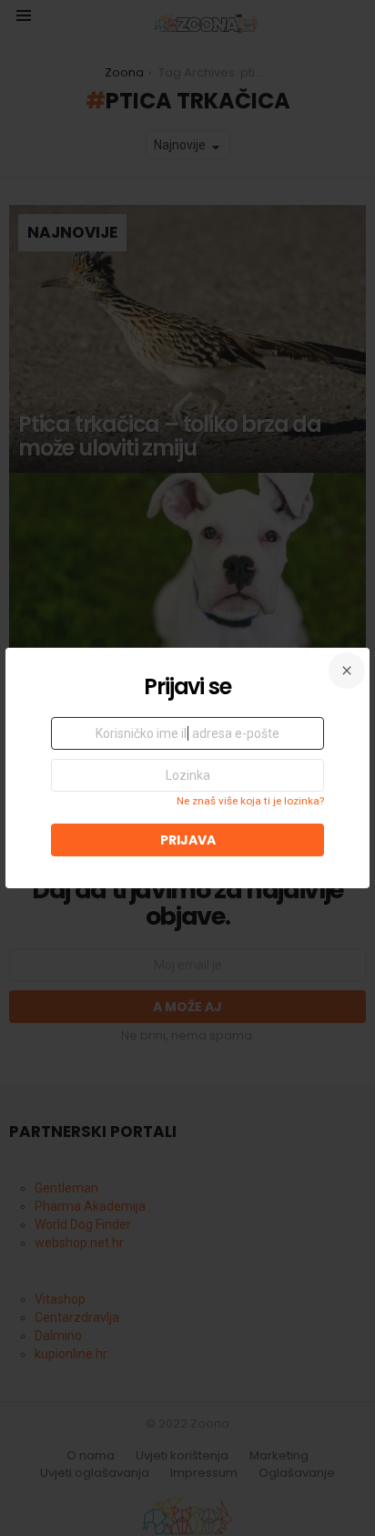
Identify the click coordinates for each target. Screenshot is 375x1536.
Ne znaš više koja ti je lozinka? (250, 800)
